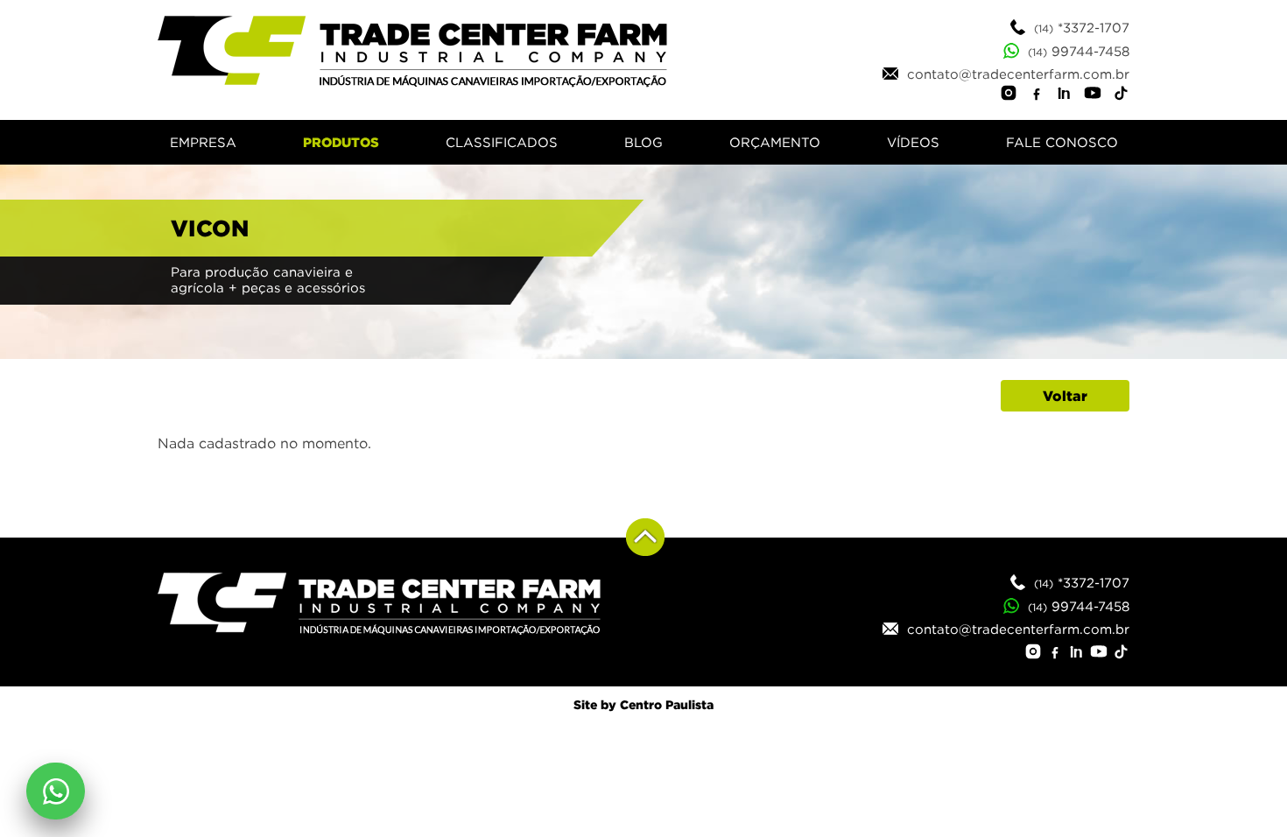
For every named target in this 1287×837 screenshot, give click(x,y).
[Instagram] (1008, 95)
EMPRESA (203, 142)
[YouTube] (1092, 95)
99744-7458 (1078, 51)
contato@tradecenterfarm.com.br (1013, 74)
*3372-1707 (1081, 27)
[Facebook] (1036, 95)
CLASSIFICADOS (502, 142)
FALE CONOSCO (1062, 142)
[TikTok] (1120, 95)
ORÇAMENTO (774, 142)
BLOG (643, 142)
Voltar (1065, 396)
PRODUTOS (341, 142)
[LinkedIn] (1064, 95)
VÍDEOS (913, 142)
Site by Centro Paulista (643, 704)
